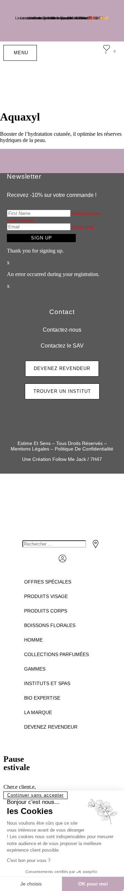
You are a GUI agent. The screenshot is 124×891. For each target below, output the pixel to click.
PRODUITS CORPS (45, 611)
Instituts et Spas (47, 683)
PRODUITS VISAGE (46, 596)
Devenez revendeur (51, 727)
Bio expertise (42, 698)
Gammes (34, 669)
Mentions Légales (30, 449)
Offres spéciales (47, 582)
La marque (38, 712)
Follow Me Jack (69, 459)
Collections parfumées (56, 654)
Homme (33, 640)
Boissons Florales (49, 625)
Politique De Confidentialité (84, 449)
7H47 (96, 459)
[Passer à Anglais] (95, 79)
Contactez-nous (62, 330)
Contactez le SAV (62, 346)
